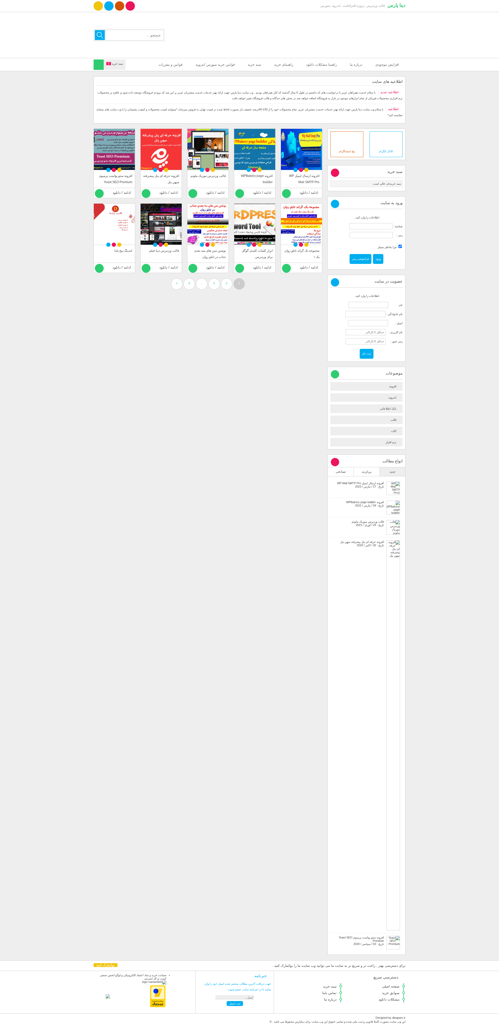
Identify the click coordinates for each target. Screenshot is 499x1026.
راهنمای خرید (283, 64)
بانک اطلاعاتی (388, 408)
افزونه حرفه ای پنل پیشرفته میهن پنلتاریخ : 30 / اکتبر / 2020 (362, 543)
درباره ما (356, 64)
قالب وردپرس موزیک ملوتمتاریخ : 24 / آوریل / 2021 (368, 523)
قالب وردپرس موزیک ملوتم (208, 176)
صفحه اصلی (390, 986)
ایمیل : (396, 323)
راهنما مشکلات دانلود (321, 64)
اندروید (392, 397)
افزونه (392, 386)
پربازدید (366, 472)
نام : (396, 305)
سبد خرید (254, 64)
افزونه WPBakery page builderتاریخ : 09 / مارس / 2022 (365, 504)
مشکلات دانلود (388, 999)
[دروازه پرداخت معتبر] (158, 1006)
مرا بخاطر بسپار (387, 247)
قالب (393, 419)
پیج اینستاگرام (347, 151)
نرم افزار (391, 442)
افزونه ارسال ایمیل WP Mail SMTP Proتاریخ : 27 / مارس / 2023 (360, 485)
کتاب (393, 430)
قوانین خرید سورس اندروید (215, 64)
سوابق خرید (390, 993)
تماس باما (329, 993)
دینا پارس (396, 5)
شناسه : (397, 226)
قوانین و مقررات (170, 64)
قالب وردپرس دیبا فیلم (164, 250)
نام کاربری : (394, 332)
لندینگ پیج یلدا (123, 250)
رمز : (398, 235)
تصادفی (341, 472)
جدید (392, 472)
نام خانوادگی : (394, 314)
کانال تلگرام (386, 151)
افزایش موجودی (387, 64)
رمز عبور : (394, 341)
